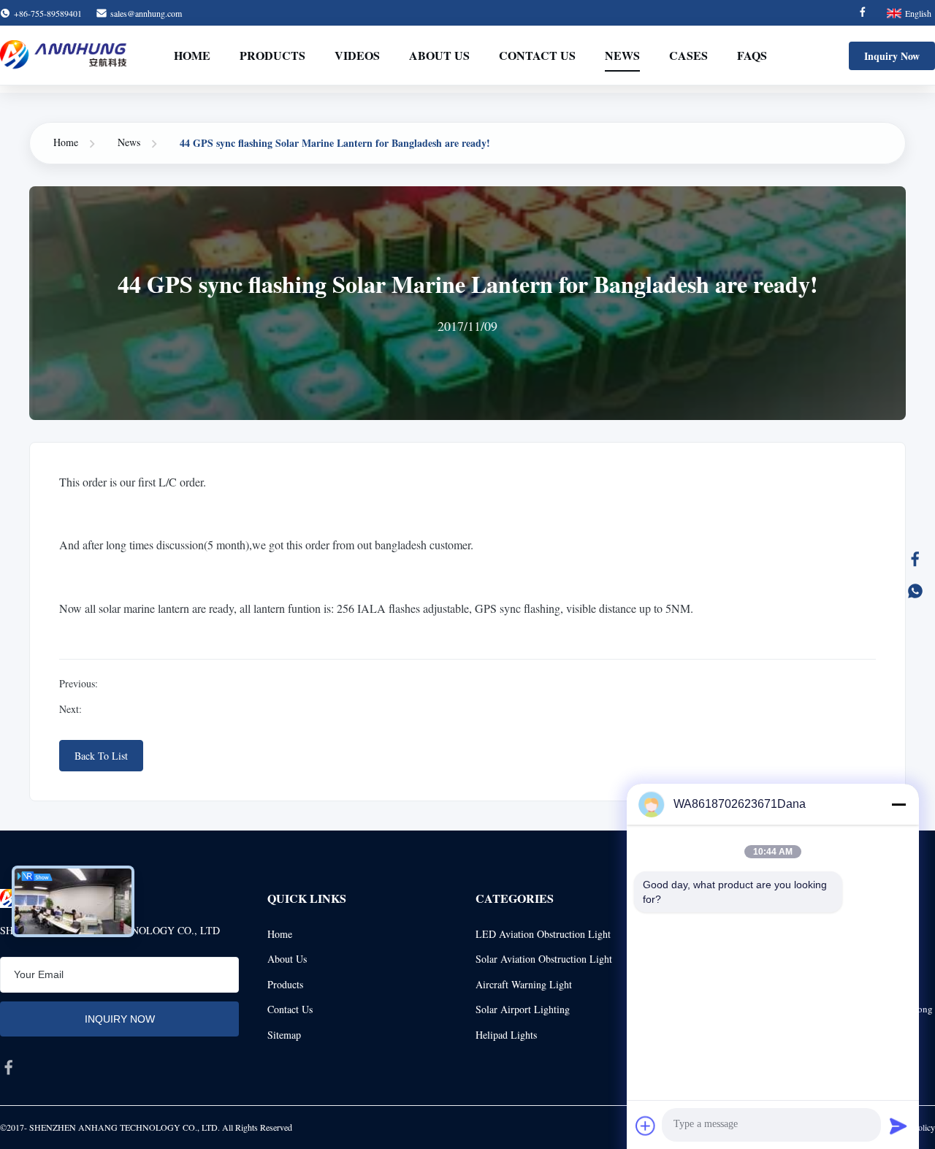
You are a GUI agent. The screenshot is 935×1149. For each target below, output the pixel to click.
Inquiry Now (892, 56)
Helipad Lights (506, 1035)
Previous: (78, 683)
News (622, 55)
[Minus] (898, 804)
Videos (357, 55)
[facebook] (9, 1067)
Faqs (752, 55)
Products (272, 55)
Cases (688, 55)
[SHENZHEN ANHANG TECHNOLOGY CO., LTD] (64, 55)
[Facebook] (863, 13)
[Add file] (646, 1126)
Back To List (101, 756)
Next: (70, 709)
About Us (439, 55)
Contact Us (537, 55)
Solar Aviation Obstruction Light (544, 959)
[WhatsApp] (915, 591)
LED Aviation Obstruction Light (543, 934)
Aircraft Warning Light (524, 984)
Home (192, 55)
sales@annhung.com (146, 13)
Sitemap (284, 1035)
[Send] (898, 1126)
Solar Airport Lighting (523, 1009)
